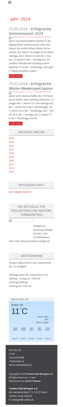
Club (12, 353)
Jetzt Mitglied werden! (20, 191)
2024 (11, 138)
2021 (11, 149)
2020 (11, 153)
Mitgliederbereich (20, 364)
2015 (11, 171)
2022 (11, 145)
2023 (11, 141)
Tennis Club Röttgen (17, 15)
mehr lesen (15, 76)
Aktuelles (15, 350)
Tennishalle (16, 361)
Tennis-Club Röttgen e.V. (39, 373)
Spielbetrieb (16, 357)
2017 (11, 164)
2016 (11, 168)
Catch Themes (33, 381)
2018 (11, 160)
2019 (11, 156)
